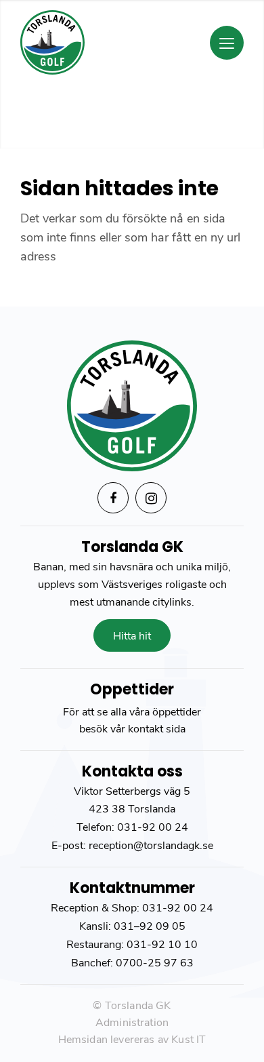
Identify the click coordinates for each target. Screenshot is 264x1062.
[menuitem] (197, 38)
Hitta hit (132, 636)
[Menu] (227, 43)
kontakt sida (156, 729)
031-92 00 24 (152, 827)
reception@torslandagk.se (149, 845)
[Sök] (192, 43)
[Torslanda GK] (109, 42)
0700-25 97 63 (155, 963)
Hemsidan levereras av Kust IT (132, 1039)
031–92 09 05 (149, 926)
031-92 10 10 (162, 944)
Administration (132, 1022)
